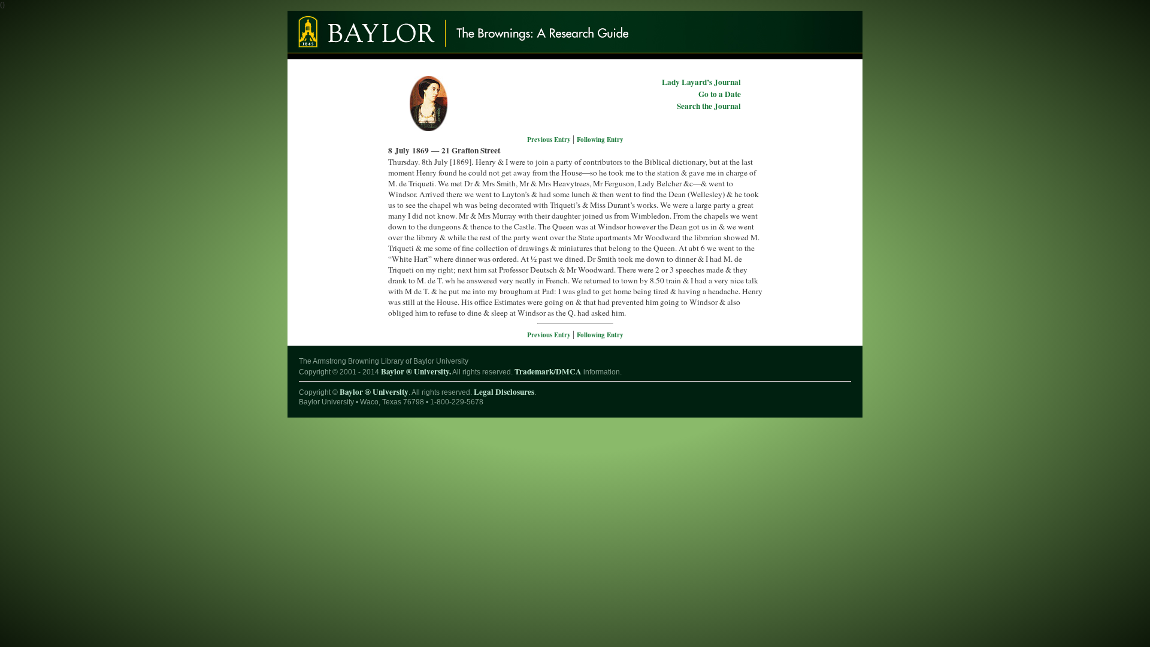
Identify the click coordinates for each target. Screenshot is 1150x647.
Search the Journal (709, 106)
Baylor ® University (374, 392)
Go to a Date (719, 94)
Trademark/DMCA (548, 371)
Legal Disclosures (504, 392)
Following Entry (600, 139)
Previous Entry (550, 139)
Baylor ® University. (416, 371)
